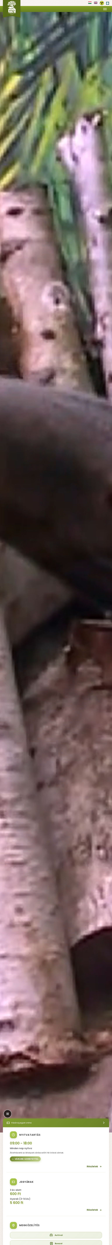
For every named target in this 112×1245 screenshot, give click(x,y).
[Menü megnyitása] (105, 9)
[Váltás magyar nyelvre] (90, 3)
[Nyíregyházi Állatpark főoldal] (11, 9)
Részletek (92, 1166)
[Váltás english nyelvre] (95, 3)
